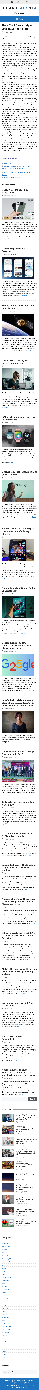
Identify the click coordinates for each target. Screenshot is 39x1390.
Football (4, 1296)
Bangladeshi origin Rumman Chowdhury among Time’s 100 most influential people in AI (18, 703)
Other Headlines (22, 1114)
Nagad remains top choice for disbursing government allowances (26, 1141)
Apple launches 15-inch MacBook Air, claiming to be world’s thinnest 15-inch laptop (19, 1072)
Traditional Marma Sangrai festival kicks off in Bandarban (25, 1129)
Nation (4, 1323)
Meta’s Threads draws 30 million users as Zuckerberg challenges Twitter (19, 971)
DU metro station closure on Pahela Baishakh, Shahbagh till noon (25, 1153)
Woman (4, 1354)
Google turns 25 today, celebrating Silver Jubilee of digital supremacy (17, 645)
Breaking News (6, 1246)
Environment (6, 1280)
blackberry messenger (9, 168)
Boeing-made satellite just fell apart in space (18, 307)
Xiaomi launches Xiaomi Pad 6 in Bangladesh (18, 589)
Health (4, 1311)
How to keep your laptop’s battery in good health (15, 361)
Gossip (4, 1305)
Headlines (20, 1196)
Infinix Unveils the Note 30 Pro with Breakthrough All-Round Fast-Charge (18, 935)
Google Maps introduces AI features (16, 250)
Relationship (5, 1333)
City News (20, 1161)
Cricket (4, 1271)
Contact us (30, 1381)
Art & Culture (21, 1126)
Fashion (4, 1283)
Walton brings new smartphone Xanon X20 (19, 803)
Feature (4, 1286)
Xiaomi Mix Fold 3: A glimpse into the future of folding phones (18, 531)
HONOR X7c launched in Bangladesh (15, 191)
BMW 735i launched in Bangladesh (14, 1038)
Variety (4, 1351)
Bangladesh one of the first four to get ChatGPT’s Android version (19, 867)
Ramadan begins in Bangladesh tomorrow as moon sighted (24, 1187)
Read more (25, 239)
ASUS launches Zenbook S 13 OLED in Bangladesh (17, 835)
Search (32, 1099)
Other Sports (6, 1329)
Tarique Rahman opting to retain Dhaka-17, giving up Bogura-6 (25, 1211)
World (4, 1357)
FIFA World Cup (6, 1289)
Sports (4, 1339)
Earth (3, 1274)
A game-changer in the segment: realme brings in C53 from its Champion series (19, 901)
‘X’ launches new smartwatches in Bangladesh (18, 418)
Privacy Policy (19, 1383)
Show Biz (4, 1336)
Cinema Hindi (6, 1262)
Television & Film (7, 1345)
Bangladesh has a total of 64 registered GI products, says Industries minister (26, 1117)
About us (11, 1383)
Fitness (4, 1293)
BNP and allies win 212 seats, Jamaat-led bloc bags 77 (26, 1222)
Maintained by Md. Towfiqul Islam (14, 1381)
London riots (20, 168)
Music (3, 1320)
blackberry (7, 166)
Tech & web (8, 163)
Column (4, 1268)
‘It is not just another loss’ (12, 177)
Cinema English (6, 1259)
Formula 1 (5, 1299)
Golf (3, 1302)
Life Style (5, 1314)
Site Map (28, 1383)
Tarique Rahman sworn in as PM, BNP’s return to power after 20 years (26, 1199)
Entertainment (6, 1277)
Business (19, 1138)
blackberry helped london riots (20, 166)
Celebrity (4, 1253)
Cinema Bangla (6, 1256)
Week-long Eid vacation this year (25, 1176)
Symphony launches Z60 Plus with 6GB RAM (17, 1004)
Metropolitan (6, 1317)
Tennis (4, 1348)
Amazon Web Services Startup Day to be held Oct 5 (18, 753)
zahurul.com (23, 1387)
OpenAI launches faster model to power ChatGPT (19, 473)
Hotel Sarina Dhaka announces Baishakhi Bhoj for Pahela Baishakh (26, 1165)
